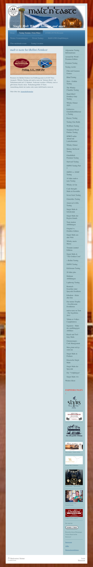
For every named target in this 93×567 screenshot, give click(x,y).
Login (83, 558)
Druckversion (14, 558)
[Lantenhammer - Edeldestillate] (74, 477)
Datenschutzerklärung (72, 550)
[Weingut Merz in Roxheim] (74, 460)
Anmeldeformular (27, 91)
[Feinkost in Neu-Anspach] (74, 513)
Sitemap (22, 558)
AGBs (67, 546)
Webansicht (81, 560)
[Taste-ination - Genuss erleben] (74, 446)
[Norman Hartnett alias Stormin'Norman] (74, 496)
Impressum (68, 542)
